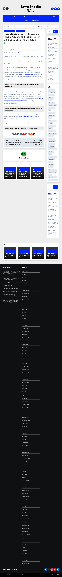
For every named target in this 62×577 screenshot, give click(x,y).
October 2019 (25, 531)
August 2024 (25, 347)
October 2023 (25, 379)
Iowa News (22, 31)
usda (50, 174)
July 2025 (24, 312)
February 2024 (25, 366)
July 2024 (24, 350)
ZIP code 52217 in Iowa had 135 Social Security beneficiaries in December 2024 (11, 272)
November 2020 (25, 490)
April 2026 (24, 283)
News (10, 16)
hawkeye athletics (53, 133)
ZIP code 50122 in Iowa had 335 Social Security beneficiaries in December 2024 (11, 296)
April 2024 (24, 360)
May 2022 (24, 433)
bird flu (50, 100)
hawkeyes (51, 136)
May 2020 (24, 509)
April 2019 (24, 550)
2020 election (52, 89)
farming (50, 123)
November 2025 (25, 299)
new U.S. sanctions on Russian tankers (28, 74)
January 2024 (25, 369)
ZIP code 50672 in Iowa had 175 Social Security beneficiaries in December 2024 (11, 278)
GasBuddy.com (17, 52)
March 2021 (24, 477)
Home (6, 16)
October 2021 (25, 455)
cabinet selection (52, 105)
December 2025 (25, 296)
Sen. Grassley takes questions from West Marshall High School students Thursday (11, 301)
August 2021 (25, 461)
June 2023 (24, 391)
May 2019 (24, 547)
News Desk (10, 43)
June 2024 (24, 353)
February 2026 (25, 290)
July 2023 (24, 388)
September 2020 (26, 496)
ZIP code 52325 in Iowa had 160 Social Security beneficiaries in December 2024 (11, 284)
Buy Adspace (45, 16)
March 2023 (24, 401)
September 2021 (26, 458)
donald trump (52, 115)
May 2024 (24, 357)
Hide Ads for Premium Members (31, 20)
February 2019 (25, 557)
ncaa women (51, 159)
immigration (51, 138)
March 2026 (25, 287)
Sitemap (31, 16)
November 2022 (25, 414)
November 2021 (25, 452)
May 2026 (24, 280)
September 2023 (26, 382)
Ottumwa (51, 164)
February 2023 (25, 404)
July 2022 (24, 426)
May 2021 (24, 471)
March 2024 (25, 363)
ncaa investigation (53, 156)
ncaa (50, 154)
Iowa (17, 31)
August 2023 (25, 385)
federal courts (52, 125)
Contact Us (37, 16)
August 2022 (25, 423)
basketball (51, 97)
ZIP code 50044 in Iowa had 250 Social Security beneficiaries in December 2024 (10, 290)
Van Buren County (52, 177)
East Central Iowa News (9, 31)
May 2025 (24, 318)
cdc (50, 110)
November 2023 (25, 376)
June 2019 (24, 544)
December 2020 (25, 487)
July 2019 (24, 541)
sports (50, 167)
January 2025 (25, 331)
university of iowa (52, 172)
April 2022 (24, 436)
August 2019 (25, 538)
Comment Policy (23, 16)
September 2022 (26, 420)
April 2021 (24, 474)
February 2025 (25, 328)
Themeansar (25, 574)
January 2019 (25, 560)
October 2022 (25, 417)
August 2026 (25, 271)
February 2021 (25, 480)
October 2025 (25, 303)
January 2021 (25, 484)
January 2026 (25, 293)
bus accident (51, 102)
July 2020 (24, 503)
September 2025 (26, 306)
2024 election (52, 92)
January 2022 (25, 445)
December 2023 (25, 372)
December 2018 (25, 563)
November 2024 (25, 337)
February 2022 (25, 442)
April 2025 (24, 322)
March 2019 (24, 553)
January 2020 (25, 522)
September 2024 (26, 344)
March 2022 (25, 439)
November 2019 (25, 528)
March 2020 (25, 515)
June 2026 (24, 277)
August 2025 (25, 309)
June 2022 (24, 430)
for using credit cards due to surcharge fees (26, 116)
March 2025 (24, 325)
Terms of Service (53, 16)
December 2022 (25, 410)
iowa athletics (52, 141)
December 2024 (25, 334)
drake (50, 118)
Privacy (16, 16)
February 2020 (25, 518)
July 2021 (24, 464)
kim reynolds (51, 146)
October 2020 (25, 493)
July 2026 (24, 274)
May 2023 (24, 395)
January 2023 (25, 407)
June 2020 (24, 506)
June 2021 (24, 468)
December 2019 (25, 525)
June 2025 (24, 315)
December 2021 (25, 449)
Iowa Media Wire (10, 569)
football (50, 128)
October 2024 (25, 341)
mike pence (51, 151)
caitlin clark (51, 107)
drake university (52, 120)
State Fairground (52, 169)
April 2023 (24, 398)
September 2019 (26, 534)
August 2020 (25, 499)
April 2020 (24, 512)
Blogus (19, 574)
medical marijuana (52, 149)
